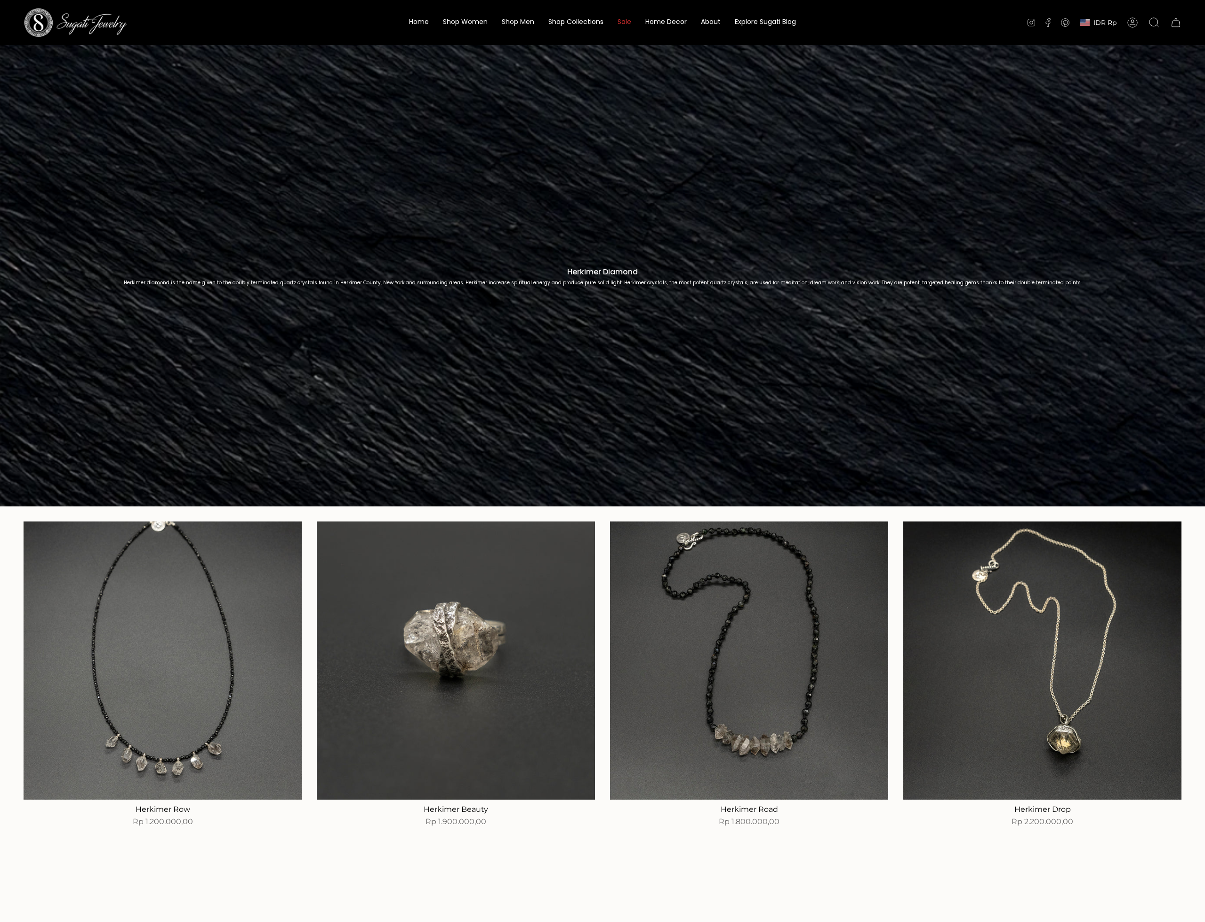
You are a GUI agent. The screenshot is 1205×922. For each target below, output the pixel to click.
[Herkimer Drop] (1042, 660)
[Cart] (1176, 23)
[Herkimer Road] (749, 660)
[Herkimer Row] (163, 660)
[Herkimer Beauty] (456, 660)
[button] (465, 22)
